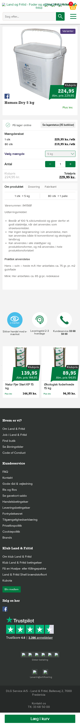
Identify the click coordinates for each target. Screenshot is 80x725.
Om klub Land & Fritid (17, 556)
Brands (7, 537)
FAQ (5, 472)
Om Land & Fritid (13, 429)
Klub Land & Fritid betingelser (22, 562)
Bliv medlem (12, 589)
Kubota (7, 580)
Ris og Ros (9, 490)
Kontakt (7, 478)
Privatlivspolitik (12, 525)
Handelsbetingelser (15, 501)
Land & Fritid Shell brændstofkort (24, 574)
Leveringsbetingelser (16, 507)
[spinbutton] (60, 164)
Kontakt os (39, 703)
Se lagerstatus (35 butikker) (58, 125)
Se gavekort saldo (14, 496)
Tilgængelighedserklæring (20, 519)
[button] (70, 164)
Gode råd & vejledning (17, 484)
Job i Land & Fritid (14, 435)
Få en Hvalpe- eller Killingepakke (24, 568)
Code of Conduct (13, 453)
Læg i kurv (40, 718)
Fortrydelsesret (12, 513)
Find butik (9, 441)
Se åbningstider (12, 447)
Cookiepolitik (11, 531)
